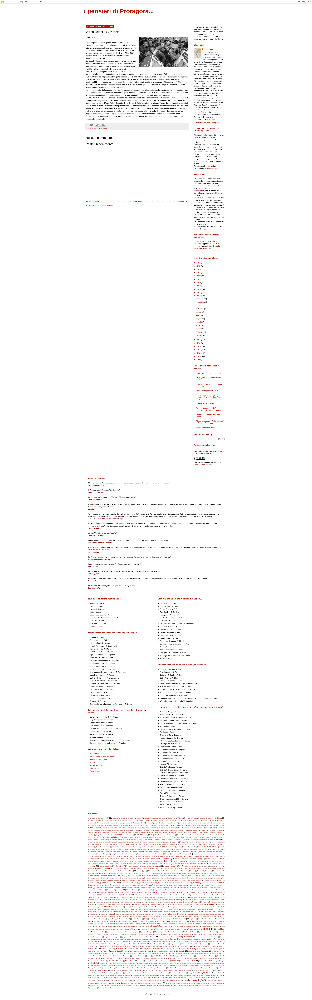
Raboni (203, 939)
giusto (111, 882)
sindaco (120, 961)
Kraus (130, 895)
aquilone (116, 825)
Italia (155, 892)
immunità (167, 887)
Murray (146, 912)
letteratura (160, 897)
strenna (120, 968)
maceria (194, 899)
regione (118, 944)
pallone (206, 919)
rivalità (103, 948)
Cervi (97, 847)
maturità (172, 904)
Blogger (167, 994)
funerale (116, 878)
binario (214, 835)
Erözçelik (184, 868)
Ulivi (144, 977)
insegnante (204, 890)
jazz (185, 892)
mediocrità (221, 904)
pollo (108, 932)
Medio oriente (209, 904)
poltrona (122, 932)
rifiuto (148, 946)
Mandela (179, 902)
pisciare (159, 929)
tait (176, 970)
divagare (95, 863)
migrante (214, 907)
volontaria (212, 983)
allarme (172, 820)
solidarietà (93, 963)
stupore (148, 968)
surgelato (205, 968)
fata (96, 873)
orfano (103, 919)
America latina (102, 823)
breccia (188, 837)
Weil (143, 985)
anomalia (187, 823)
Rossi (164, 948)
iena (123, 887)
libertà (184, 897)
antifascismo (217, 823)
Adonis (180, 818)
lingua (210, 897)
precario (106, 934)
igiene (129, 887)
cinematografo (139, 847)
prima (171, 934)
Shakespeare (171, 958)
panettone (97, 921)
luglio (198, 315)
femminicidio (149, 873)
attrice (194, 827)
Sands (171, 951)
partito (164, 921)
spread (104, 965)
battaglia (180, 832)
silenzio (92, 961)
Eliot (200, 866)
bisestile (96, 837)
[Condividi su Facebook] (103, 125)
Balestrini (203, 830)
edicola (101, 866)
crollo (102, 856)
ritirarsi (214, 946)
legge (116, 897)
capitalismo (192, 842)
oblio (118, 916)
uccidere (127, 977)
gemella (109, 880)
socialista (184, 961)
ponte (137, 932)
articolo (203, 825)
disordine (212, 861)
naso (192, 911)
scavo (172, 953)
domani (137, 863)
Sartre (220, 951)
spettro (187, 963)
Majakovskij (129, 902)
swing (117, 970)
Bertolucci (172, 835)
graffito (214, 882)
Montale (192, 909)
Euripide (117, 871)
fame (172, 871)
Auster (220, 827)
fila (114, 875)
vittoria (193, 983)
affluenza (202, 818)
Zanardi (191, 985)
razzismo (185, 941)
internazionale (124, 892)
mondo (166, 909)
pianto (197, 926)
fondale (156, 875)
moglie (146, 909)
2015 (199, 340)
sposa (98, 965)
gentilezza (124, 880)
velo (157, 980)
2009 (199, 359)
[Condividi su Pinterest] (105, 125)
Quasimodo (163, 939)
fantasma (200, 871)
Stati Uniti (151, 965)
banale (114, 832)
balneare (90, 832)
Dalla (146, 856)
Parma (135, 921)
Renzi (151, 944)
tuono (214, 975)
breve (201, 837)
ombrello (158, 916)
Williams (167, 985)
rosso (170, 948)
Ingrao (157, 890)
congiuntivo (156, 851)
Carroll (106, 844)
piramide (142, 929)
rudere (208, 948)
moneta (175, 909)
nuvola (105, 916)
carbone (214, 842)
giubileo (212, 880)
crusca (116, 856)
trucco (201, 975)
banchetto (121, 832)
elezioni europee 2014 (172, 866)
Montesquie (202, 909)
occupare (130, 916)
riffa (137, 946)
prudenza (215, 937)
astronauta (155, 827)
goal (135, 882)
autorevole (99, 830)
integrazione (92, 892)
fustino (134, 878)
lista (98, 899)
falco (156, 871)
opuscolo (215, 916)
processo (211, 934)
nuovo (99, 916)
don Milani (145, 863)
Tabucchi (150, 970)
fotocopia (188, 875)
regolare (125, 944)
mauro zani (94, 762)
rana (139, 941)
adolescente (171, 818)
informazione (145, 890)
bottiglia (176, 837)
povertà (90, 934)
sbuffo (113, 953)
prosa (150, 936)
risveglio (207, 946)
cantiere (159, 842)
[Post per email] (91, 125)
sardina (214, 951)
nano (177, 911)
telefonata (90, 973)
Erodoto (165, 868)
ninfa (140, 914)
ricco (108, 946)
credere (220, 854)
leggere (131, 897)
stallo (143, 965)
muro (139, 911)
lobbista (120, 899)
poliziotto (95, 932)
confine (134, 851)
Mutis (166, 911)
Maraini (214, 902)
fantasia (192, 871)
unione (170, 977)
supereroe (187, 968)
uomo (191, 977)
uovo (197, 977)
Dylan (210, 863)
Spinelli (206, 963)
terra (126, 973)
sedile (163, 956)
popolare (143, 932)
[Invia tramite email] (96, 125)
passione (211, 921)
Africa (218, 818)
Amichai (113, 823)
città (163, 847)
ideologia (117, 887)
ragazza (101, 941)
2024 (199, 269)
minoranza (114, 909)
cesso (104, 847)
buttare (157, 839)
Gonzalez (169, 882)
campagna (106, 842)
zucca (101, 988)
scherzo (219, 953)
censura (205, 844)
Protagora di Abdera (185, 937)
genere (116, 880)
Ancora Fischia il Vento (98, 760)
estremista (101, 871)
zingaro (90, 988)
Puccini (222, 937)
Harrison (192, 885)
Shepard (188, 958)
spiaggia (199, 963)
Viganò (125, 983)
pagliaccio (193, 919)
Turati (220, 975)
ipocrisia (147, 892)
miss (121, 909)
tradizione (119, 975)
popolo (151, 932)
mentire (120, 907)
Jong (197, 892)
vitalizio (179, 983)
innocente (169, 890)
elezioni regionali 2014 (189, 866)
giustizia (103, 883)
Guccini (132, 885)
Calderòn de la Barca (206, 839)
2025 (199, 266)
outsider (151, 919)
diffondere (96, 861)
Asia (91, 828)
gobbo (141, 882)
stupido (141, 968)
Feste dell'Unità (219, 873)
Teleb (220, 970)
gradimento (206, 882)
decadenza (132, 858)
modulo (139, 909)
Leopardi (138, 897)
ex (145, 871)
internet (133, 892)
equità (139, 868)
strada (222, 965)
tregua (168, 975)
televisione (106, 973)
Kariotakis (218, 892)
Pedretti (145, 923)
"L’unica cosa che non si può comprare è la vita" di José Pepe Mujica (208, 397)
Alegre (161, 820)
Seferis (170, 956)
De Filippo (188, 856)
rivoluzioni (119, 949)
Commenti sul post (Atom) (103, 205)
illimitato (144, 887)
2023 (199, 273)
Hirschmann (108, 887)
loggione (132, 899)
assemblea (122, 827)
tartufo (181, 970)
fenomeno (166, 873)
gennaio (199, 335)
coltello (132, 849)
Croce (89, 856)
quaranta (145, 939)
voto (107, 985)
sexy (114, 958)
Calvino (218, 840)
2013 (199, 346)
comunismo (221, 849)
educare (109, 866)
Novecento (209, 914)
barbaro (143, 832)
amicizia (120, 823)
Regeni (111, 944)
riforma (155, 946)
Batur (193, 832)
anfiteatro (163, 823)
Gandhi (184, 878)
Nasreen (199, 911)
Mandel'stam (169, 902)
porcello (172, 932)
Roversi (192, 949)
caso (139, 844)
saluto (156, 951)
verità (220, 980)
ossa (140, 919)
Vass (144, 980)
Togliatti (197, 973)
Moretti (90, 911)
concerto (100, 851)
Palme (212, 919)
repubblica (159, 944)
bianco (179, 835)
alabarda (140, 820)
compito (186, 849)
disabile (175, 861)
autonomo (90, 830)
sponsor (222, 963)
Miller (99, 909)
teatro (208, 970)
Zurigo (107, 988)
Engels (98, 868)
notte (202, 914)
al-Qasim (132, 820)
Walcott (136, 985)
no (150, 914)
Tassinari (188, 970)
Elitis (205, 866)
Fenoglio (157, 873)
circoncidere (155, 847)
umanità (155, 977)
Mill (95, 909)
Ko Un (123, 895)
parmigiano (144, 921)
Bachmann (173, 830)
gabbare (148, 878)
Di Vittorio (218, 859)
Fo (134, 875)
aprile (198, 325)
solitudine (102, 963)
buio (107, 839)
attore (187, 827)
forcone (163, 875)
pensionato (181, 923)
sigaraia (217, 958)
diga (103, 861)
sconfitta (134, 956)
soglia (216, 961)
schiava (90, 956)
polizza (103, 932)
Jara (179, 892)
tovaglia (105, 975)
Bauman (200, 832)
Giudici (219, 880)
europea (139, 871)
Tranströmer (145, 975)
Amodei (128, 823)
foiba (138, 875)
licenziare (198, 897)
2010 (199, 356)
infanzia (119, 890)
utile (213, 977)
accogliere (131, 818)
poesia (198, 929)
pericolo (103, 926)
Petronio (175, 926)
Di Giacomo (208, 858)
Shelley (181, 958)
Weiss (149, 985)
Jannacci (172, 892)
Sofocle (209, 961)
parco (123, 921)
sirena (153, 961)
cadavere (177, 839)
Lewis (173, 897)
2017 (199, 293)
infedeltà (128, 890)
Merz (171, 907)
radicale (220, 939)
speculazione (162, 963)
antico (208, 823)
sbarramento (105, 953)
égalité (130, 866)
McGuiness (190, 904)
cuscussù (140, 856)
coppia (107, 854)
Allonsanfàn (94, 754)
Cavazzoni (180, 844)
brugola (214, 837)
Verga (214, 980)
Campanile (114, 842)
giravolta (205, 880)
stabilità (118, 965)
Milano (89, 909)
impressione (195, 887)
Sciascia (119, 956)
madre (209, 899)
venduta (179, 980)
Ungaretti (163, 977)
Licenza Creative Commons (204, 465)
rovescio (201, 948)
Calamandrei (186, 839)
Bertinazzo (163, 835)
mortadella (103, 911)
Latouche (208, 895)
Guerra (148, 885)
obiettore (112, 916)
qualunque (138, 939)
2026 (199, 263)
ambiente (91, 823)
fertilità (204, 873)
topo (221, 973)
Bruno (220, 837)
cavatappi (172, 844)
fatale (101, 873)
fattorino (114, 873)
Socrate (201, 961)
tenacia (120, 973)
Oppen (180, 916)
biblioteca (186, 835)
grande (93, 885)
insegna (196, 890)
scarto (159, 953)
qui (215, 226)
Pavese (112, 923)
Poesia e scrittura (96, 771)
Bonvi (144, 837)
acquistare (147, 818)
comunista (93, 851)
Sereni (98, 958)
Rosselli (157, 949)
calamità (195, 839)
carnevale (98, 844)
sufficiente (171, 968)
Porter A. (188, 932)
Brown (207, 837)
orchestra (90, 919)
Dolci (124, 864)
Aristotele (182, 825)
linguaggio (218, 897)
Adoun (188, 818)
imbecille (159, 887)
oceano (138, 916)
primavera (178, 934)
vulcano (121, 985)
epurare (133, 868)
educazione (119, 866)
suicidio (179, 968)
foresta (170, 875)
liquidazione (91, 899)
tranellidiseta (94, 768)
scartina (152, 953)
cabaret (170, 839)
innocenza (178, 890)
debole (124, 858)
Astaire (147, 827)
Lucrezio (164, 899)
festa (96, 128)
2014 (199, 343)
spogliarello (213, 963)
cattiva (164, 844)
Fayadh (128, 873)
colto (138, 849)
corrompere (131, 854)
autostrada (108, 830)
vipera (167, 983)
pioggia (127, 929)
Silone (98, 961)
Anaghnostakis (138, 823)
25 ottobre (99, 818)
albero (154, 820)
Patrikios (98, 923)
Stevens (191, 965)
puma (110, 939)
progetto (90, 937)
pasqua (195, 921)
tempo (114, 973)
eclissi (216, 863)
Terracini (133, 973)
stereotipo (172, 965)
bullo (120, 839)
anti (203, 823)
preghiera (133, 934)
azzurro (157, 830)
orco (97, 919)
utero (208, 977)
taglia (165, 970)
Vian (118, 983)
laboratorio (166, 895)
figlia (109, 875)
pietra (91, 929)
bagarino (182, 830)
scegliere (179, 953)
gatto (209, 878)
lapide (194, 895)
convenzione (91, 854)
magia (107, 902)
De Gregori (199, 856)
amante (211, 820)
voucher (113, 985)
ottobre (199, 305)
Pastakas (219, 921)
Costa (167, 854)
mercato (136, 907)
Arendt (154, 825)
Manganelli (196, 902)
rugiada (220, 948)
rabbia (196, 939)
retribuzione (91, 946)
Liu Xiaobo (105, 900)
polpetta (114, 932)
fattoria (108, 873)
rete (221, 944)
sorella (118, 963)
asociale (104, 827)
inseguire (212, 890)
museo (154, 911)
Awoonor (136, 830)
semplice (191, 956)
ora (221, 916)
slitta (159, 961)
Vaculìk (107, 980)
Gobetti (147, 882)
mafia (222, 900)
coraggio (113, 854)
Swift (111, 970)
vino (152, 983)
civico (179, 847)
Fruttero (97, 878)
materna (136, 904)
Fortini (182, 875)
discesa (182, 861)
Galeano (162, 878)
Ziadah (220, 985)
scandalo (128, 953)
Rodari (137, 949)
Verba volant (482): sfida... (206, 428)
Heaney (213, 885)
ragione (117, 941)
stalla (138, 965)
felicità (141, 873)
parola (152, 921)
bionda (220, 835)
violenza (159, 983)
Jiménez (191, 892)
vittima (186, 983)
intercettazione (112, 892)
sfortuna (162, 958)
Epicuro (119, 868)
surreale (213, 968)
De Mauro (101, 858)
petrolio (168, 926)
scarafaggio (137, 953)
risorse (191, 946)
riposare (177, 946)
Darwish (160, 856)
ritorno (220, 946)
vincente (132, 983)
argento (160, 825)
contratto (219, 851)
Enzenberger (107, 868)
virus (173, 983)
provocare (207, 937)
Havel (206, 885)
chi (109, 847)
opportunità (197, 916)
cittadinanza (171, 847)
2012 (199, 349)
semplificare (199, 956)
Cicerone (129, 847)
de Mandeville (92, 858)
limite (204, 897)
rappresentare (156, 941)
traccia (112, 975)
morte (110, 912)
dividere (102, 863)
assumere (140, 827)
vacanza (219, 977)
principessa (187, 934)
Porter (179, 932)
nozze (217, 914)
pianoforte (190, 926)
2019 (199, 286)
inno (163, 890)
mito (133, 909)
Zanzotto (206, 985)
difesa (89, 861)
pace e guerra (180, 919)
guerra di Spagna (159, 885)
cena (199, 844)
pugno (98, 939)
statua (159, 965)
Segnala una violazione (204, 445)
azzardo (149, 830)
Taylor (201, 970)
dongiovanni (153, 863)
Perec (96, 926)
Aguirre (98, 820)
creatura (212, 854)
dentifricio (177, 858)
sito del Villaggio (212, 168)
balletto (211, 830)
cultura (131, 856)
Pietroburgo (98, 929)
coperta (100, 854)
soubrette (133, 963)
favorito (121, 873)
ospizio (134, 919)
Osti (145, 919)
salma (125, 951)
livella (113, 899)
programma (98, 937)
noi (155, 914)
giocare (178, 880)
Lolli (138, 899)
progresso (107, 937)
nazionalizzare (94, 914)
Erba (152, 868)
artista (209, 825)
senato (213, 956)
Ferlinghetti (174, 873)
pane (89, 921)
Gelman (98, 880)
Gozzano (196, 883)
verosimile (91, 983)
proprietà (134, 937)
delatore (147, 858)
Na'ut (172, 911)
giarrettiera (159, 880)
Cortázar (139, 854)
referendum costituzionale (97, 944)
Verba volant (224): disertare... (208, 391)
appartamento (101, 825)
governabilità (178, 882)
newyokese (132, 914)
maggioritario (99, 902)
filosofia (120, 876)
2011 (199, 353)
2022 (199, 276)
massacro (120, 904)
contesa (201, 851)
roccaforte (129, 948)
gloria (130, 882)
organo (109, 919)
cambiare (90, 842)
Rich (113, 946)
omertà (165, 916)
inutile (140, 892)
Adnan (163, 818)
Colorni (120, 849)
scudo (149, 956)
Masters (128, 904)
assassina (113, 827)
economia (91, 866)
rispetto (200, 946)
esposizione (220, 868)
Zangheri (198, 985)
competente (177, 849)
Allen (178, 820)
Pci (125, 923)
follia (150, 875)
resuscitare (213, 944)
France (203, 875)
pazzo (120, 923)
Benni (137, 835)
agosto (199, 312)
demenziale (155, 858)
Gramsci (221, 883)
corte (146, 854)
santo (196, 951)
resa (166, 944)
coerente (221, 847)
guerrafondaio (178, 885)
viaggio (112, 983)
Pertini (137, 926)
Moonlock (211, 909)
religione (143, 944)
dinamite (138, 861)
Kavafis (98, 895)
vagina (114, 980)
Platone (190, 929)
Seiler (184, 956)
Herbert (220, 885)
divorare (109, 863)
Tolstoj (215, 973)
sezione (121, 958)
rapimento (146, 941)
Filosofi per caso (96, 765)
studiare (127, 968)
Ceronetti (219, 844)
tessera (158, 973)
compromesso (203, 849)
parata (117, 921)
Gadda (155, 878)
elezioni (158, 866)
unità (176, 977)
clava (199, 847)
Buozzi (126, 839)
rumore (98, 951)
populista (164, 932)
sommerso (111, 963)
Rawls (178, 941)
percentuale (210, 923)
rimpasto (169, 946)
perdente (219, 923)
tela (215, 970)
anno (180, 823)
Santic (190, 951)
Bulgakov (114, 839)
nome (159, 914)
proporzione (125, 937)
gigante (167, 880)
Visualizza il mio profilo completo (206, 123)
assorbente (131, 827)
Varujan (138, 980)
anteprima (196, 823)
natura (207, 912)
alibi (166, 820)
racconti (210, 939)
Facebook (198, 248)
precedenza (114, 934)
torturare (97, 975)
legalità (111, 897)
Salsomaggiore (134, 951)
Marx (95, 904)
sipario (147, 961)
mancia (161, 902)
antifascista (91, 825)
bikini (201, 835)
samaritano (163, 951)
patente (90, 923)
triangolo (180, 975)
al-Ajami (117, 820)
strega (113, 968)
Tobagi (190, 973)
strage (91, 968)
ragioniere (125, 941)
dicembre (200, 299)
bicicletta (194, 835)
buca (102, 839)
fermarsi (182, 873)
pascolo (178, 921)
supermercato (196, 968)
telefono (98, 973)
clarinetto (193, 847)
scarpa (145, 953)
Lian (178, 897)
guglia (186, 885)
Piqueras (134, 929)
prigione (164, 934)
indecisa (219, 887)
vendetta (163, 980)
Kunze (144, 895)
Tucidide (207, 975)
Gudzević (140, 885)
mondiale (158, 909)
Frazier (217, 875)
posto (207, 932)
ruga (214, 948)
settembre (200, 309)
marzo (198, 329)
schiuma (104, 956)
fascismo (90, 873)
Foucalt (196, 875)
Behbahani (91, 835)
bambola (106, 832)
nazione (103, 914)
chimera (114, 847)
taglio (170, 970)
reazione (193, 941)
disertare (196, 861)
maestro (215, 899)
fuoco (123, 878)
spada (140, 963)
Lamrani (180, 895)
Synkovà (124, 970)
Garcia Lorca (201, 878)
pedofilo (138, 923)
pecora (131, 923)
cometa (144, 849)
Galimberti (170, 878)
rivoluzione (110, 948)
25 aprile (90, 818)
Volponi (220, 983)
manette (187, 902)
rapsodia (165, 941)
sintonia (140, 961)
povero (220, 932)
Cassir (145, 844)
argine (167, 825)
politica (221, 929)
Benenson (130, 835)
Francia (210, 875)
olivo (152, 916)
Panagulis (219, 919)
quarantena (154, 939)
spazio (146, 963)
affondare (210, 818)
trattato (162, 975)
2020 (199, 283)
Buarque (95, 839)
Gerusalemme (142, 880)
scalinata (120, 953)
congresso (166, 851)
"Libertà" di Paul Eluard (205, 404)
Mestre (188, 907)
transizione (136, 975)
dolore (131, 863)
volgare (205, 983)
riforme (161, 946)
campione (123, 842)
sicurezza (203, 958)
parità (129, 921)
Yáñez (174, 985)
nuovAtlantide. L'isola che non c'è (102, 757)
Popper (157, 932)
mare (89, 904)
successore (162, 968)
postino (201, 932)
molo (151, 909)
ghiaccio (151, 880)
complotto (194, 849)
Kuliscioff (137, 895)
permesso (111, 926)
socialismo (175, 961)
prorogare (142, 937)
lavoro (90, 897)
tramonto (127, 975)
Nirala (146, 914)
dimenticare (130, 861)
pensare (172, 923)
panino (104, 921)
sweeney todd (102, 970)
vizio (198, 983)
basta (165, 832)
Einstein (144, 866)
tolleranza (206, 973)
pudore (92, 939)
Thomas (183, 973)
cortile (152, 854)
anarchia (149, 823)
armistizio (195, 825)
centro (212, 844)
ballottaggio (219, 830)
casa (133, 844)
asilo (98, 827)
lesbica (146, 897)
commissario (159, 849)
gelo (104, 880)
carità (91, 844)
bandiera (129, 832)
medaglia (198, 904)
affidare (194, 818)
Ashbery (221, 825)
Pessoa (154, 926)
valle (119, 980)
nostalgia (189, 914)
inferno (136, 890)
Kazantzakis (107, 895)
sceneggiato (194, 953)
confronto (148, 851)
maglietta (114, 902)
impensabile (185, 887)
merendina (151, 907)
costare (174, 854)
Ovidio (158, 919)
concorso (117, 851)
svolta (93, 970)
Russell (105, 951)
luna (170, 899)
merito (159, 907)
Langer (187, 895)
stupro (154, 968)
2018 (199, 289)
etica (108, 871)
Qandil (130, 939)
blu (102, 837)
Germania (132, 880)
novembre (200, 302)
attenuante (180, 827)
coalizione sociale (210, 847)
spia (193, 963)
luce (143, 899)
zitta (95, 988)
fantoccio (208, 871)
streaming (106, 968)
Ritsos (96, 949)
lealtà (104, 897)
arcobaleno (139, 825)
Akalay (110, 820)
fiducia (104, 875)
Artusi (215, 825)
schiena (97, 956)
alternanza (192, 820)
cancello (136, 842)
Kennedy (116, 895)
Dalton (153, 856)
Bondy (132, 837)
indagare (212, 887)
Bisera (89, 837)
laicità (173, 895)
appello (109, 825)
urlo (203, 977)
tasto (195, 970)
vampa (132, 980)
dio (151, 861)
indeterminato (92, 890)
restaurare (204, 944)
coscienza (160, 854)
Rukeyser (90, 951)
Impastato (175, 887)
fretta (222, 875)
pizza (178, 929)
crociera (96, 856)
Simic (104, 961)
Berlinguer (152, 835)
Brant (182, 837)
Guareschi (125, 885)
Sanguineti (180, 951)
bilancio (207, 835)
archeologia (124, 825)
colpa (126, 849)
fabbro (150, 871)
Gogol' (154, 882)
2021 (199, 279)
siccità (195, 958)
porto (195, 932)
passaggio (203, 921)
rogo (143, 948)
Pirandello (151, 929)
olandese (145, 916)
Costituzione (184, 854)
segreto (178, 956)
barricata (150, 832)
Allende (184, 820)
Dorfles (177, 863)
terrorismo (150, 973)
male (143, 902)
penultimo (197, 923)
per (204, 923)
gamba (177, 878)
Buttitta (163, 839)
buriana (133, 839)
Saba (119, 951)
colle (114, 849)
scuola (155, 956)
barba (136, 832)
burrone (139, 839)
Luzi (186, 900)
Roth (176, 948)
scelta (186, 953)
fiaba (91, 875)
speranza (180, 963)
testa (176, 973)
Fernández (190, 873)
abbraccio (115, 818)
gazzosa (216, 878)
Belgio (98, 835)
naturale (214, 911)
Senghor (219, 956)
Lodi (126, 899)
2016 (199, 296)
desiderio (186, 858)
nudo (223, 914)
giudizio (90, 882)
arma (188, 825)
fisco (129, 875)
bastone (172, 832)
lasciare (201, 895)
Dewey (200, 859)
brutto (89, 839)
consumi (193, 852)
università (183, 977)
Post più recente (92, 201)
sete (104, 958)
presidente (156, 934)
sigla (223, 958)
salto (142, 951)
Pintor (120, 929)
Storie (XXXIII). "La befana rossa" (209, 373)
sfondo (146, 958)
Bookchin (151, 837)
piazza (204, 926)
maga (91, 902)
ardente (147, 825)
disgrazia (204, 861)
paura (105, 923)
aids (104, 820)
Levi (166, 897)
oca (124, 916)
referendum (218, 941)
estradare (92, 871)
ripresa (184, 946)
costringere (196, 854)
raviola (172, 941)
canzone (166, 842)
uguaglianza (136, 977)
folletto (144, 875)
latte (215, 895)
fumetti (110, 878)
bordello (159, 837)
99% (106, 818)
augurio (200, 827)
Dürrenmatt (201, 864)
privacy (195, 934)
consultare (185, 851)
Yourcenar (182, 985)
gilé (173, 880)
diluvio (115, 861)
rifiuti (142, 946)
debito (118, 858)
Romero (149, 948)
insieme (220, 890)
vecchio (151, 980)
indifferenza (101, 890)
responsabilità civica (189, 944)
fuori (128, 878)
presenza (148, 934)
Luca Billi (209, 49)
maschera (102, 904)
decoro (140, 858)
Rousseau (183, 948)
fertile (198, 873)
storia (214, 965)
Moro (95, 911)
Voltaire (100, 985)
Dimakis (121, 861)
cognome (92, 849)
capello (184, 842)
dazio (172, 856)
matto (166, 904)
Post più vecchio (182, 201)
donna (161, 863)
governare (188, 882)
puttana (123, 939)
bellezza (104, 835)
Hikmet (90, 887)
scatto (165, 953)
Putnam (116, 939)
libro (191, 897)
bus (146, 839)
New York (124, 914)
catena (152, 844)
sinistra (128, 960)
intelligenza (102, 892)
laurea (220, 895)
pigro (114, 929)
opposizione (206, 916)
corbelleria (122, 854)
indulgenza (110, 890)
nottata (196, 914)
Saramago (204, 951)
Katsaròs (90, 895)
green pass (115, 885)
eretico (158, 868)
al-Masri (124, 820)
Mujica (134, 911)
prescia (140, 934)
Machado (201, 899)
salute (149, 951)
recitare (200, 941)
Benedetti (118, 835)
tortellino (90, 975)
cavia (187, 844)
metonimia (196, 907)
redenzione (208, 941)
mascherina (111, 904)
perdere (90, 926)
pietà (223, 926)
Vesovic (105, 983)
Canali (130, 842)
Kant (210, 892)
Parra (157, 921)
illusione (151, 887)
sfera (127, 958)
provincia (198, 937)
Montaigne (183, 909)
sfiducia (139, 958)
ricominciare (120, 946)
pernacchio (120, 926)
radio (95, 941)
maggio (199, 322)
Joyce (204, 892)
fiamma (97, 875)
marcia (220, 902)
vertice (98, 983)
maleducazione (152, 902)
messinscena (179, 907)
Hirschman (99, 887)
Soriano (125, 963)
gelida (91, 880)
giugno (199, 319)
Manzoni (206, 902)
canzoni (175, 842)
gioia (184, 880)
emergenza (219, 866)
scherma (212, 953)
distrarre (219, 861)
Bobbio (107, 837)
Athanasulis (171, 827)
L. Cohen (151, 895)
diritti (166, 861)
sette (109, 958)
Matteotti (153, 904)
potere (214, 932)
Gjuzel (124, 882)
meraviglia (128, 907)
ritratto (89, 948)
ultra (149, 977)
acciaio (123, 818)
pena (152, 923)
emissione (91, 868)
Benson (144, 835)
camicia (98, 842)
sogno (222, 961)
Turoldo (114, 977)
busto (150, 839)
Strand (98, 968)
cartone (120, 844)
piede (217, 926)
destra (193, 858)
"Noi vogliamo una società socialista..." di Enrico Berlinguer (208, 409)
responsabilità (174, 944)
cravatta (205, 854)
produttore (219, 934)
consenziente (175, 851)
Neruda (110, 914)
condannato (125, 851)
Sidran (210, 958)
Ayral (143, 830)
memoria (108, 907)
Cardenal (221, 842)
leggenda (123, 897)
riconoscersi (130, 946)
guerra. (169, 885)
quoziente (189, 939)
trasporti (154, 975)
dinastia (146, 861)
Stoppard (207, 965)
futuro (141, 878)
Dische (189, 861)
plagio (184, 929)
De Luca (219, 856)
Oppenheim (187, 916)
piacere (182, 926)
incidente (204, 887)
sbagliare (96, 953)
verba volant (102, 128)
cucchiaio (123, 856)
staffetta (131, 965)
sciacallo (112, 956)
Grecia (106, 885)
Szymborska (140, 970)
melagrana (98, 907)
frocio (91, 878)
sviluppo (221, 968)
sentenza (90, 958)
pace (170, 919)
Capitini (200, 842)
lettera (152, 897)
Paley (199, 919)
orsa (122, 919)
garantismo (192, 878)
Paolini (111, 921)
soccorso (166, 961)
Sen (207, 956)
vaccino (100, 980)
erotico (177, 868)
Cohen (100, 849)
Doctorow (117, 863)
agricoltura (91, 820)
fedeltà (135, 873)
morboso (219, 909)
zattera (214, 985)
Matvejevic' (181, 904)
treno (174, 975)
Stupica (134, 968)
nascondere (185, 911)
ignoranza (136, 887)
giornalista (191, 880)
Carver (127, 844)
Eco (221, 863)
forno (175, 875)
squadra (111, 965)
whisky (161, 985)
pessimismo (145, 926)
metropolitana (206, 907)
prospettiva (162, 937)
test (171, 973)
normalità (181, 914)
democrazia (166, 859)
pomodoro (130, 932)
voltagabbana (92, 985)
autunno (128, 830)
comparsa (169, 849)
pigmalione (108, 929)
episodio (126, 868)
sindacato (111, 961)
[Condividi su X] (100, 125)
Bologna (116, 837)
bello (111, 835)
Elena (150, 866)
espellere (212, 868)
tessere (165, 973)
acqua (139, 818)
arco (132, 825)
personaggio (129, 926)
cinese (148, 847)
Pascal (171, 921)
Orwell (128, 919)
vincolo (147, 983)
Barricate (158, 832)
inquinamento (187, 890)
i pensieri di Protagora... (119, 11)
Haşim (200, 885)
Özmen (165, 919)
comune (212, 849)
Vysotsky (129, 985)
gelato (222, 878)
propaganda (116, 937)
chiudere (122, 847)
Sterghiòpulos (182, 965)
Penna (159, 923)
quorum (181, 939)
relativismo (134, 944)
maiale (122, 902)
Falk (161, 871)
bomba (126, 837)
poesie (206, 928)
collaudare (107, 849)
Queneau (173, 939)
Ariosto (173, 825)
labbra (158, 895)
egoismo (136, 866)
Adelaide (155, 818)
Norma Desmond (170, 914)
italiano (165, 892)
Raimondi (133, 941)
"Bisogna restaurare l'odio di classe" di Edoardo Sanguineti (210, 422)
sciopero (127, 956)
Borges (166, 837)
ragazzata (109, 941)
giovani (198, 880)
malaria (138, 902)
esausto (198, 868)
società (192, 961)
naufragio (221, 911)
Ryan (112, 951)
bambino (98, 832)
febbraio (199, 332)
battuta (187, 832)
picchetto (211, 926)
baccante (165, 830)
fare (214, 871)
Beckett (213, 832)
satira (89, 953)
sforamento (154, 958)
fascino (220, 871)
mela (91, 907)
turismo (107, 977)
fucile (104, 878)
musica (160, 911)
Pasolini (186, 921)
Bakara (189, 830)
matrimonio (144, 904)
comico (151, 849)
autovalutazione (118, 830)
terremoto (141, 973)
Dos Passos (185, 863)
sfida (133, 958)
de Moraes (110, 858)
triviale (194, 975)
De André (179, 856)
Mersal (165, 907)
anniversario (172, 823)
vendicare (172, 980)
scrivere (142, 956)
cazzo (193, 844)
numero (92, 916)
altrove (205, 820)
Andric (156, 823)
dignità (109, 861)
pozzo (99, 934)
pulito (104, 939)
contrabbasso (210, 851)
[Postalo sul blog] (98, 125)
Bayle (206, 832)
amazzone (219, 820)
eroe (171, 868)
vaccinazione (91, 980)
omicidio (172, 916)
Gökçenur (161, 882)
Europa (130, 871)
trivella (188, 975)
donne (168, 864)
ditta (89, 863)
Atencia (163, 827)
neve (117, 914)
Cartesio (112, 844)
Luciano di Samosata (153, 899)
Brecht (195, 837)
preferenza (124, 934)
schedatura (203, 953)
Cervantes (91, 847)
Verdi (208, 980)
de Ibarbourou (209, 856)
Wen (154, 985)
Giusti (96, 882)
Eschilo (205, 868)
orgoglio (116, 919)
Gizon (118, 883)
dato (167, 856)
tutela (121, 977)
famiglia (178, 871)
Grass (100, 885)
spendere (171, 963)
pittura (166, 929)
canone (152, 842)
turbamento (91, 977)
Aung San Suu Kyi (210, 827)
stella (165, 965)
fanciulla (185, 871)
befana (220, 832)
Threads (216, 246)
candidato (145, 842)
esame (191, 868)
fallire (166, 871)
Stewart (199, 965)
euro (123, 871)
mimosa (106, 909)
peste (162, 926)
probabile (202, 934)
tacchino (158, 970)
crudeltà (109, 856)
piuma (172, 929)
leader (98, 897)
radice (89, 941)
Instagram (207, 248)
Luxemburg (178, 900)
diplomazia (158, 861)
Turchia (99, 977)
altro (199, 820)
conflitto (140, 851)
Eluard (211, 866)
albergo (148, 820)
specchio (153, 963)
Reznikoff (100, 946)
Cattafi (158, 844)
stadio (125, 965)
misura (127, 909)
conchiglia (109, 851)
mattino (160, 904)
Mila (221, 907)
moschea (118, 911)
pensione (189, 923)
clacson (185, 847)
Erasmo (146, 868)
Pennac (165, 923)
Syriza (131, 970)
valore (125, 980)
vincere (140, 983)
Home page (137, 201)
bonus (138, 837)
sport (91, 965)
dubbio (193, 863)
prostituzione (172, 937)
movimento (126, 911)
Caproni (207, 842)
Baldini (196, 830)
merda (143, 907)
